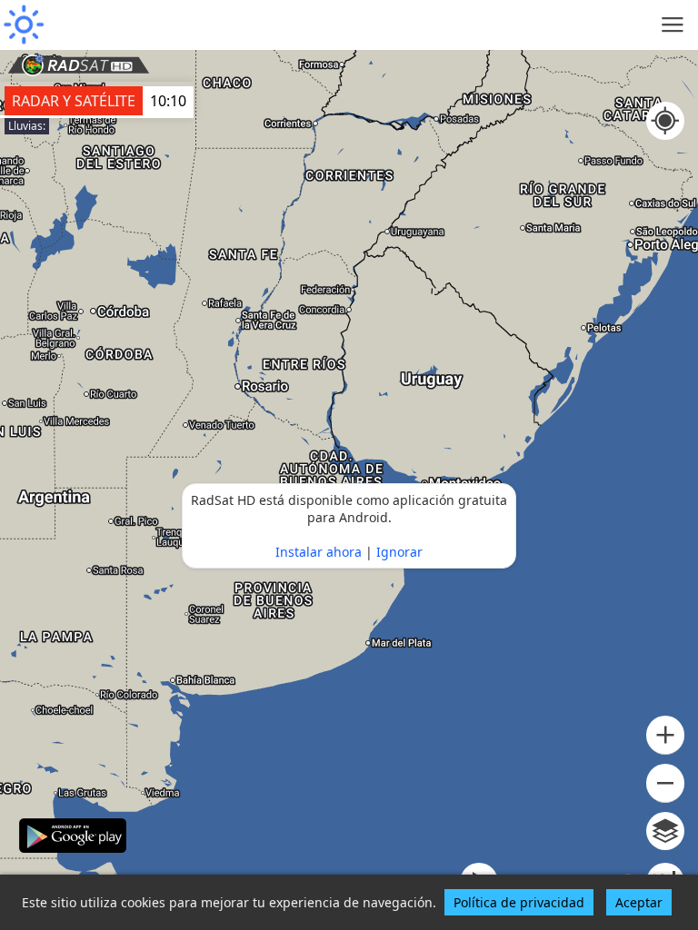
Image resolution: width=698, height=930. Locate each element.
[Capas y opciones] (665, 831)
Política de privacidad (519, 902)
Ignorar (399, 551)
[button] (665, 735)
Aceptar (639, 902)
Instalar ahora (318, 551)
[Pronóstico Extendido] (22, 25)
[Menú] (673, 25)
